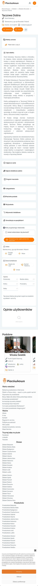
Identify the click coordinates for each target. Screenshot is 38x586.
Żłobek (14, 9)
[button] (35, 550)
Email (18, 270)
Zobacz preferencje (19, 582)
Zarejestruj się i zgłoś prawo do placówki (19, 239)
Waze (23, 253)
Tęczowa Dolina (7, 10)
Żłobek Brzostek (24, 9)
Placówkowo (6, 9)
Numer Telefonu (27, 265)
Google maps (10, 253)
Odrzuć (19, 576)
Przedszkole (19, 503)
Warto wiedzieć (8, 387)
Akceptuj (19, 571)
